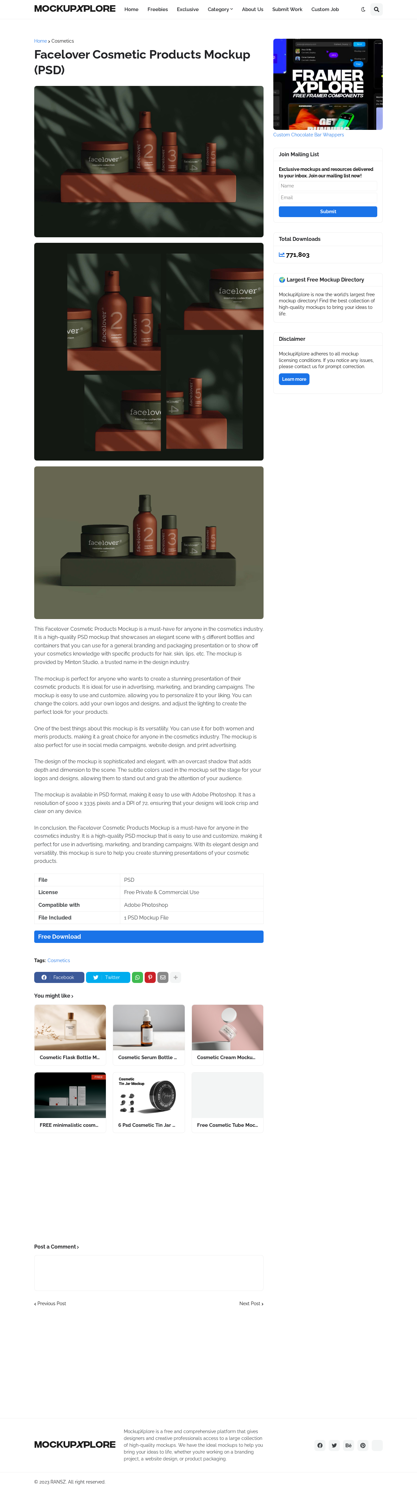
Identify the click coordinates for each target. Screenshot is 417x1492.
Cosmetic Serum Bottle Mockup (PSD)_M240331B (148, 1057)
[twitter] (334, 1445)
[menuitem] (131, 9)
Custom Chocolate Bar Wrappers (308, 134)
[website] (377, 1445)
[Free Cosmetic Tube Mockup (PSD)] (227, 1095)
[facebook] (319, 1445)
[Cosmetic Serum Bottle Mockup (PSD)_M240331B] (148, 1027)
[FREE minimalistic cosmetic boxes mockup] (70, 1095)
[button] (363, 9)
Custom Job (325, 9)
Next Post (249, 1303)
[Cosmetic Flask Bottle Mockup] (70, 1027)
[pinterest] (362, 1445)
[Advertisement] (149, 1188)
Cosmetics (62, 41)
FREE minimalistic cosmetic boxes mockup (70, 1125)
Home (131, 9)
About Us (252, 9)
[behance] (348, 1445)
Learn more (294, 379)
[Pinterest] (150, 977)
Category (218, 9)
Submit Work (287, 9)
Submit (328, 211)
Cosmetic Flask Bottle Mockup (70, 1057)
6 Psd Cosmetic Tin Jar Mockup (148, 1125)
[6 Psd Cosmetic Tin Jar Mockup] (148, 1095)
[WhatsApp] (137, 977)
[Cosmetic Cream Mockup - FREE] (227, 1027)
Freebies (158, 9)
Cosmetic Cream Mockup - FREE (227, 1057)
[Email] (162, 977)
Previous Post (51, 1303)
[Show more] (175, 977)
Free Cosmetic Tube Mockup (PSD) (227, 1125)
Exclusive (188, 9)
